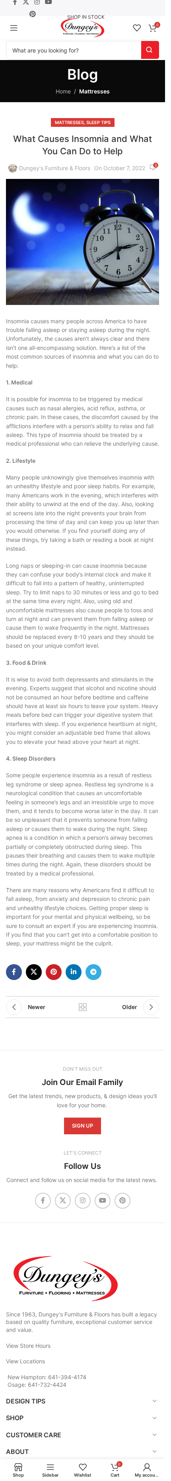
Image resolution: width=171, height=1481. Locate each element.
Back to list (82, 1007)
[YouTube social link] (103, 1201)
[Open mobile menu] (14, 28)
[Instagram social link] (83, 1201)
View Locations (25, 1361)
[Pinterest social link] (32, 14)
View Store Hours (28, 1345)
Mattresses (94, 91)
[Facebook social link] (14, 972)
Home (63, 91)
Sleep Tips (98, 122)
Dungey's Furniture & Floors (54, 168)
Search (150, 50)
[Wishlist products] (137, 28)
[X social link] (34, 972)
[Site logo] (82, 27)
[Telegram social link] (93, 972)
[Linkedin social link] (74, 972)
